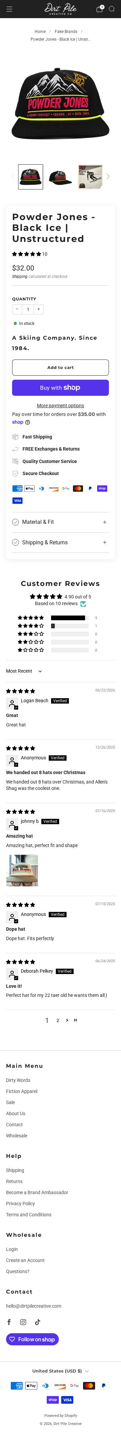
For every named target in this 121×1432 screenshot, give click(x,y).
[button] (27, 254)
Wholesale (16, 1135)
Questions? (18, 1271)
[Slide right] (107, 177)
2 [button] (57, 1020)
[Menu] (9, 9)
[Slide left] (14, 177)
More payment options (60, 405)
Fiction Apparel (21, 1091)
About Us (15, 1113)
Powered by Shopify (60, 1415)
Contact (14, 1124)
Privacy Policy (20, 1203)
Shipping (20, 276)
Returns (14, 1181)
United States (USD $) (57, 1371)
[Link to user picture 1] (22, 870)
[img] (20, 691)
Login (12, 1249)
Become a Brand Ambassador (37, 1192)
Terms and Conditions (28, 1214)
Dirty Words (18, 1080)
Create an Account (25, 1260)
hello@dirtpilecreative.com (33, 1306)
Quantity (24, 298)
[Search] (111, 8)
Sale (10, 1102)
